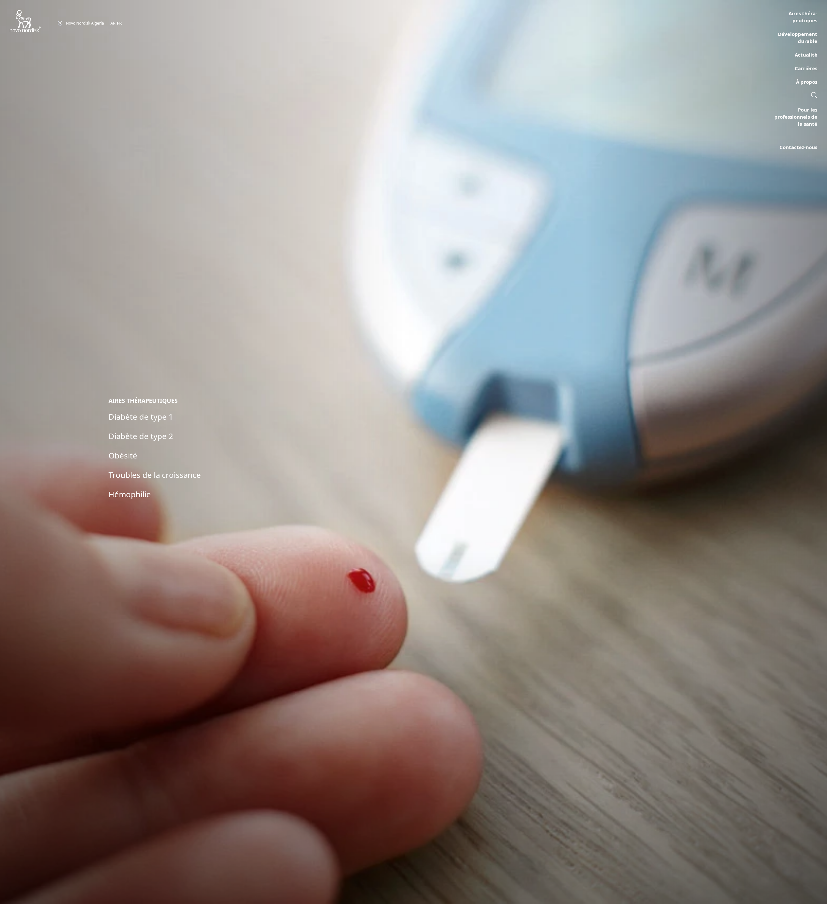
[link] (814, 96)
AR (112, 23)
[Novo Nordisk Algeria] (34, 21)
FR (119, 23)
